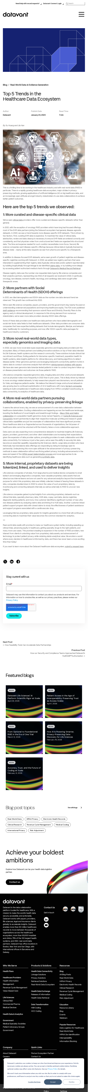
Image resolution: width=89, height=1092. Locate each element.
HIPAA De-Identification (70, 1035)
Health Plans (8, 971)
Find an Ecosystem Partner (42, 1053)
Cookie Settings (34, 1082)
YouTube (46, 925)
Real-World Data (15, 819)
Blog (5, 85)
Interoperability (66, 1038)
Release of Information (40, 995)
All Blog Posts (65, 975)
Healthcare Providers (12, 978)
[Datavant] (15, 14)
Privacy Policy (53, 1069)
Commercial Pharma (11, 1004)
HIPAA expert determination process (37, 454)
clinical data (18, 220)
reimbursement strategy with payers (66, 365)
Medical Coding (62, 824)
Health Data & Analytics (13, 1014)
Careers (6, 1057)
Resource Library (67, 1008)
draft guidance (9, 311)
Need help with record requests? (27, 3)
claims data (55, 266)
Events (62, 1015)
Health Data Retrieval (40, 998)
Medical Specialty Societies (14, 1024)
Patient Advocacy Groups (14, 1027)
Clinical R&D (8, 1001)
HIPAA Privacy (32, 819)
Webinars (63, 1018)
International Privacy (16, 830)
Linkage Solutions (38, 975)
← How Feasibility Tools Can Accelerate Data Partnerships (27, 645)
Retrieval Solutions (39, 981)
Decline (71, 1082)
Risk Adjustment (37, 830)
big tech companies (74, 386)
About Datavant (9, 1053)
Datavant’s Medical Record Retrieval (65, 269)
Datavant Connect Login (52, 3)
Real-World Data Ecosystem (43, 985)
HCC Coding (36, 1011)
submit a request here (74, 547)
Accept (53, 1082)
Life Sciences (8, 998)
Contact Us (36, 1057)
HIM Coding (36, 1008)
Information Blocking (68, 1041)
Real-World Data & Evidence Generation (29, 85)
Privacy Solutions (38, 978)
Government (8, 1021)
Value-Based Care (10, 991)
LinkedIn (46, 919)
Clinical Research (15, 824)
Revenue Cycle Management (39, 824)
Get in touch (49, 913)
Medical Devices (9, 1008)
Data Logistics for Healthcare (72, 1028)
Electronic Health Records (54, 819)
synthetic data (48, 457)
